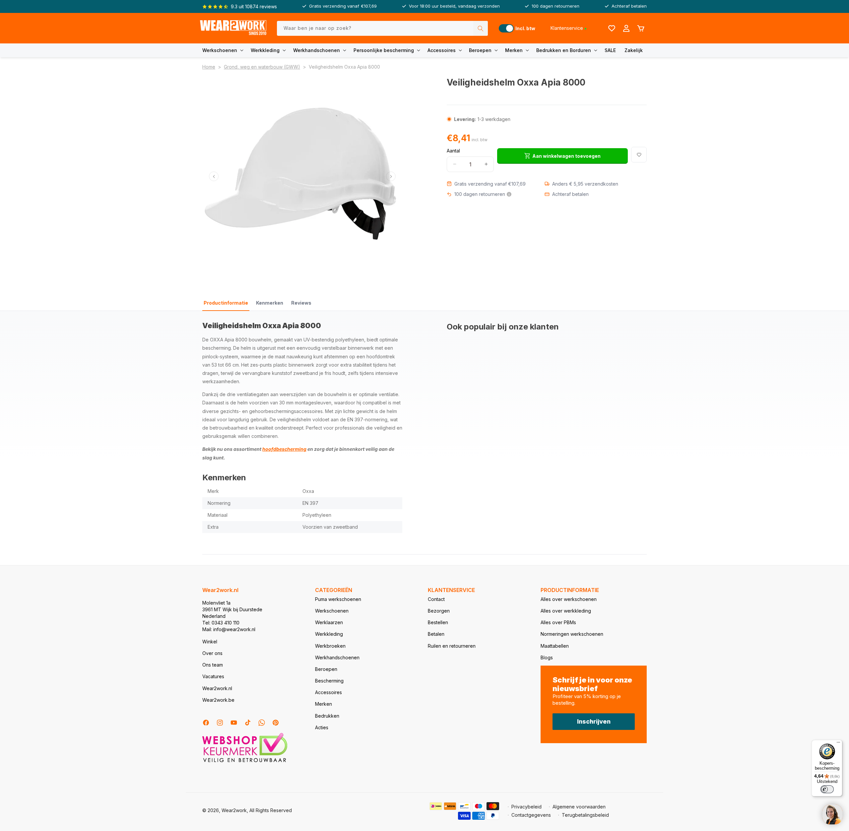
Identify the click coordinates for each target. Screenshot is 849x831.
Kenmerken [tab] (269, 303)
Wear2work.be (218, 700)
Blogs (547, 657)
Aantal (453, 150)
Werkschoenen (219, 50)
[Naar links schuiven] (214, 176)
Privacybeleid (526, 806)
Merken (514, 50)
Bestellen (438, 622)
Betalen (436, 634)
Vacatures (213, 676)
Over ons (212, 653)
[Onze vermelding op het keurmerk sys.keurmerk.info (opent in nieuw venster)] (244, 761)
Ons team (212, 665)
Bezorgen (439, 611)
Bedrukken (327, 716)
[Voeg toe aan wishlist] (639, 154)
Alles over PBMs (558, 622)
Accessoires (441, 50)
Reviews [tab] (301, 303)
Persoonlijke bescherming (384, 50)
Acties (321, 727)
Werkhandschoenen (316, 50)
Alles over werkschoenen (569, 599)
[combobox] (382, 28)
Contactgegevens (531, 815)
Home (208, 67)
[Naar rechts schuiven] (391, 176)
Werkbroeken (330, 646)
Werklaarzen (329, 622)
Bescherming (329, 680)
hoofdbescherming (284, 449)
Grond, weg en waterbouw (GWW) (262, 67)
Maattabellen (555, 646)
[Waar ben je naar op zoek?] (480, 28)
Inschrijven (594, 721)
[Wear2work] (233, 28)
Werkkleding (265, 50)
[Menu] (838, 744)
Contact (436, 599)
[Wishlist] (611, 28)
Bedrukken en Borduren (563, 50)
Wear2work (234, 810)
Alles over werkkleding (566, 611)
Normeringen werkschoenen (572, 634)
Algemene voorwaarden (579, 806)
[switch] (827, 789)
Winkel (209, 641)
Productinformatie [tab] (226, 303)
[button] (224, 50)
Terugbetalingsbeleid (585, 815)
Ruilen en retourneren (452, 646)
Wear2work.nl (217, 688)
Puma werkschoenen (338, 599)
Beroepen (480, 50)
